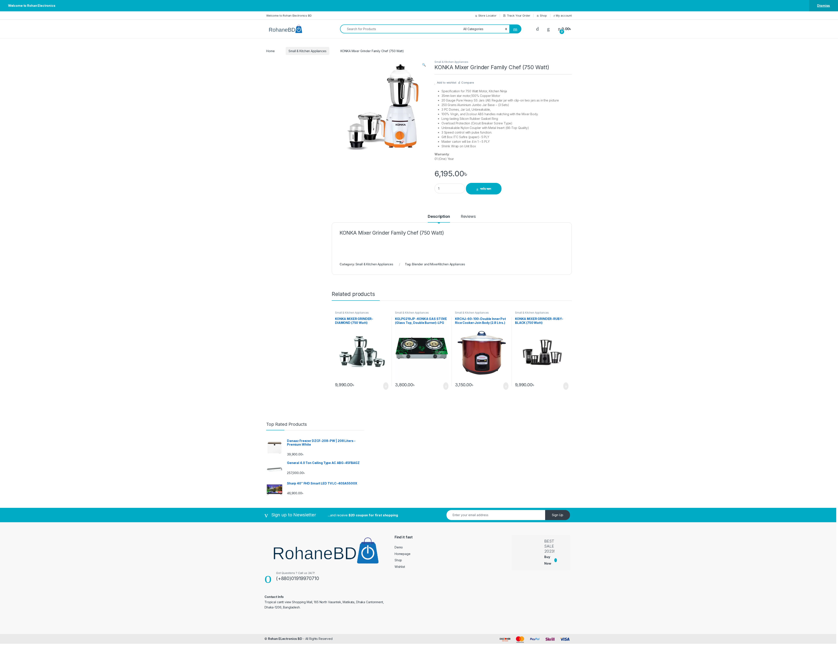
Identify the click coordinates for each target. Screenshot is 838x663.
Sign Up (557, 515)
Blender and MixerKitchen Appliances (438, 264)
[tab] (439, 218)
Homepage (402, 554)
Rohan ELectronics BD (285, 639)
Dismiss (823, 5)
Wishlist (400, 567)
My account (564, 15)
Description (439, 217)
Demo (399, 547)
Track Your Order (518, 15)
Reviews (468, 217)
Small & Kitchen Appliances (307, 51)
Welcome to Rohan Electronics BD (289, 15)
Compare (467, 82)
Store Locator (487, 15)
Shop (543, 15)
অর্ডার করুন (485, 189)
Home (270, 51)
